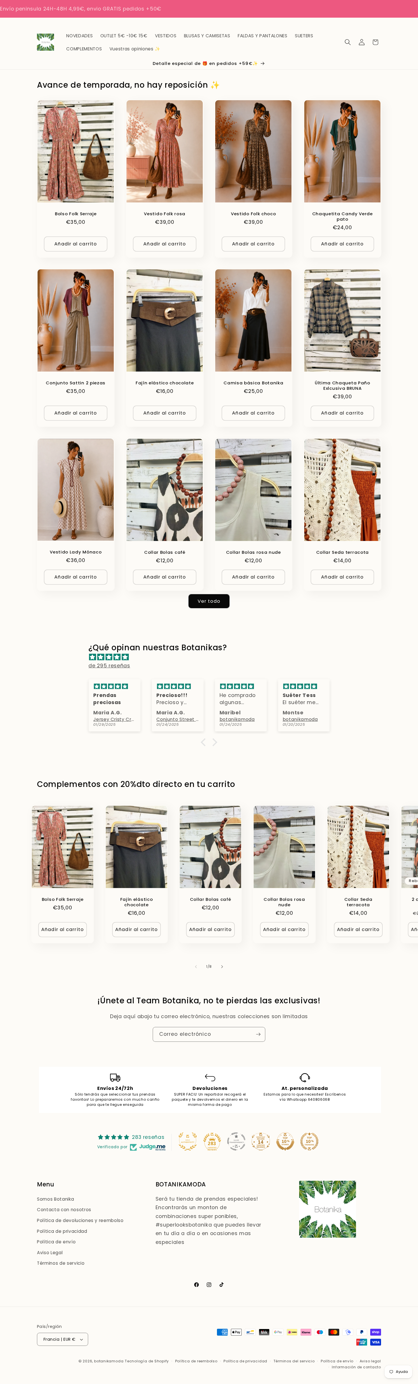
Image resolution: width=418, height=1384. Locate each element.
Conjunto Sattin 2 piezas (75, 383)
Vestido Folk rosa (164, 213)
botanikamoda (108, 1361)
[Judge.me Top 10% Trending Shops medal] (309, 1141)
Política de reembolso (196, 1361)
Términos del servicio (294, 1361)
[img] (211, 657)
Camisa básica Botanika (253, 383)
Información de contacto (356, 1367)
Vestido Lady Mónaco (76, 552)
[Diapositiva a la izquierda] (196, 966)
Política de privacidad (62, 1231)
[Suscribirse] (258, 1034)
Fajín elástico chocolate (164, 383)
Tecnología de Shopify (147, 1361)
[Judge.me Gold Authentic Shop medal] (188, 1141)
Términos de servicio (60, 1263)
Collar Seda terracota (342, 552)
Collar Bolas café (164, 552)
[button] (348, 42)
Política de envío (56, 1242)
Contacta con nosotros (64, 1210)
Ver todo (209, 601)
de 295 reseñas (109, 665)
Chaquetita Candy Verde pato (342, 216)
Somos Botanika (55, 1199)
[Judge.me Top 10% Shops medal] (285, 1141)
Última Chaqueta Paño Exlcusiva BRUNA (342, 385)
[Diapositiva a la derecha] (222, 966)
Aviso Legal (50, 1253)
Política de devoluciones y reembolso (80, 1220)
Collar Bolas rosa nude (253, 552)
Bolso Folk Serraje (75, 213)
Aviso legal (370, 1361)
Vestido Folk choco (253, 213)
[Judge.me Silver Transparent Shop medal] (236, 1141)
